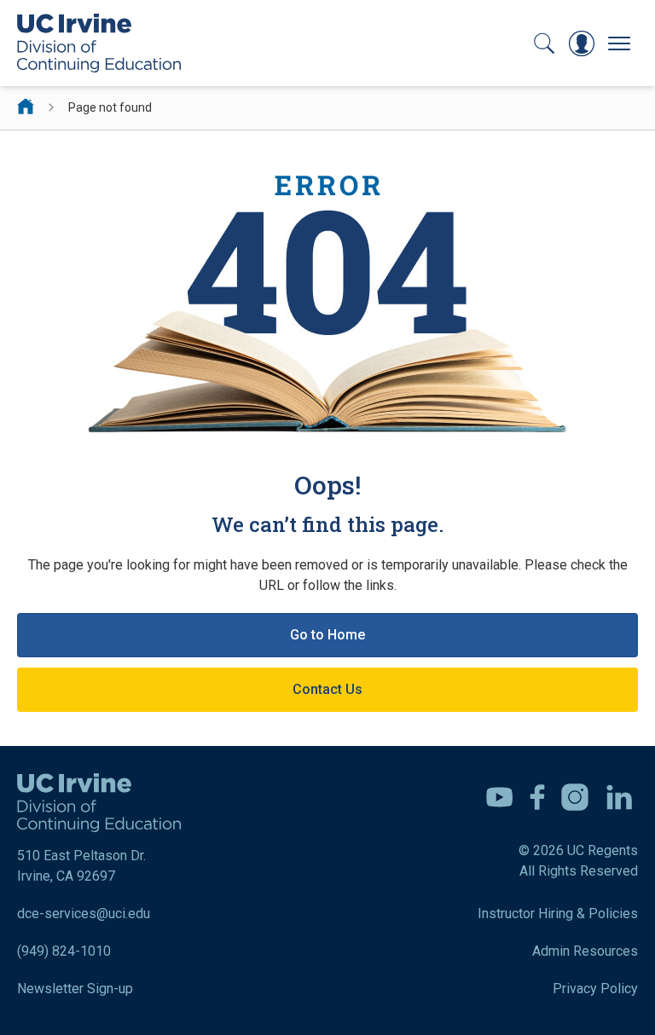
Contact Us (327, 689)
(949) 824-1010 (64, 951)
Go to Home (327, 635)
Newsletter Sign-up (75, 988)
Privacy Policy (595, 988)
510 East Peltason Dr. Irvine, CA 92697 (81, 865)
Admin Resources (585, 951)
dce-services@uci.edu (83, 913)
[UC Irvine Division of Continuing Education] (99, 43)
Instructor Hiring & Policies (558, 913)
